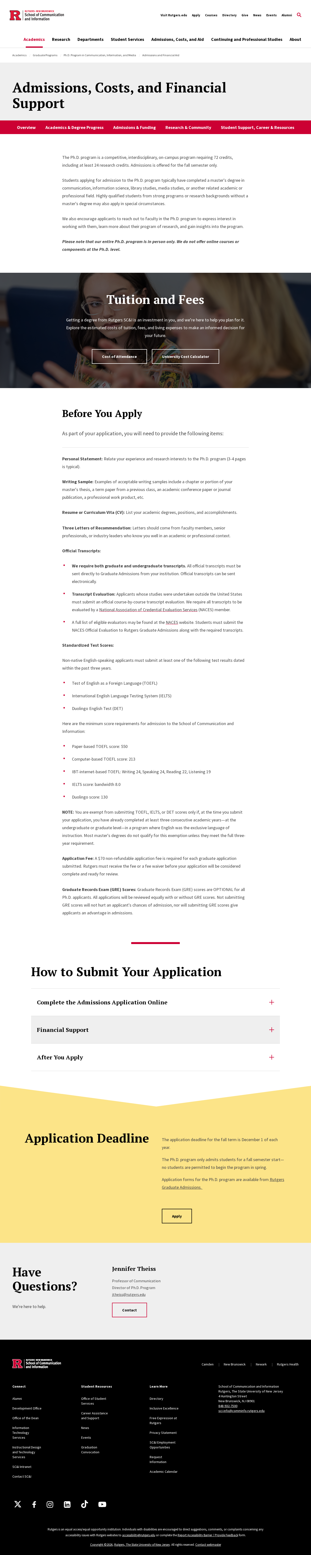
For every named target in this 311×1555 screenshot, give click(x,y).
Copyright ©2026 (101, 1545)
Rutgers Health (288, 1364)
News (257, 15)
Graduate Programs (45, 55)
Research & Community (188, 127)
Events (271, 15)
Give (245, 15)
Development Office (27, 1408)
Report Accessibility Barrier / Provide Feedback (208, 1535)
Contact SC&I (21, 1476)
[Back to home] (36, 1364)
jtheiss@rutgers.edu (129, 1294)
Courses (211, 15)
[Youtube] (102, 1504)
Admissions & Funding (134, 127)
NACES (172, 622)
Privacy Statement (163, 1432)
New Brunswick (235, 1364)
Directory (229, 15)
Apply (196, 15)
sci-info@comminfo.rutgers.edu (241, 1411)
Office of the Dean (25, 1418)
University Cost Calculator (185, 356)
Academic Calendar (164, 1471)
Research (61, 39)
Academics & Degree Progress (74, 127)
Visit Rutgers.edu (174, 15)
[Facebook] (34, 1504)
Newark (261, 1364)
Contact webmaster (208, 1545)
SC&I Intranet (21, 1466)
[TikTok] (84, 1504)
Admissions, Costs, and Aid (177, 39)
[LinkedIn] (67, 1504)
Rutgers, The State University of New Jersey (142, 1545)
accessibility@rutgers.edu (138, 1535)
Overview (26, 127)
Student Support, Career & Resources (257, 127)
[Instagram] (50, 1504)
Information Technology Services (20, 1433)
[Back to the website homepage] (37, 15)
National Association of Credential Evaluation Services (148, 609)
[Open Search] (299, 15)
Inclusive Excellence (164, 1408)
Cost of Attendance (119, 356)
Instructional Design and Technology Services (26, 1452)
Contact (129, 1310)
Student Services (127, 39)
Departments (91, 39)
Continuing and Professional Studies (246, 39)
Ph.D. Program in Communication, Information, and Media (100, 55)
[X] (18, 1504)
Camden (208, 1364)
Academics (34, 39)
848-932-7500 (227, 1406)
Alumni (287, 15)
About (295, 39)
